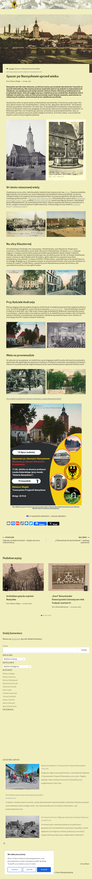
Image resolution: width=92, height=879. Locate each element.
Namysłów (38, 72)
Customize (14, 869)
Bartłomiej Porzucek (10, 683)
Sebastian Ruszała (9, 687)
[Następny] (86, 588)
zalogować (15, 639)
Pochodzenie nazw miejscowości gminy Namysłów (24, 795)
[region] (29, 862)
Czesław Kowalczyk (10, 693)
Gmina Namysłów (19, 72)
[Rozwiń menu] (87, 4)
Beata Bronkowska (10, 706)
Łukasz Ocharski (9, 700)
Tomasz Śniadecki (9, 696)
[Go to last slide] (6, 588)
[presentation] (23, 577)
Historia (30, 72)
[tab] (41, 615)
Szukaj (5, 646)
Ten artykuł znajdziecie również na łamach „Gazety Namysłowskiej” (34, 399)
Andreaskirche (56, 309)
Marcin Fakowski (9, 703)
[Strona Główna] (7, 69)
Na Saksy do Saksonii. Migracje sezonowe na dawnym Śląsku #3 (64, 817)
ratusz (67, 192)
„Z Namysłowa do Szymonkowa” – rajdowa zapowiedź (72, 540)
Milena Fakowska (9, 677)
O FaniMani (84, 864)
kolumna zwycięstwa (41, 200)
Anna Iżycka (7, 690)
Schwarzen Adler (20, 207)
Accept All (44, 869)
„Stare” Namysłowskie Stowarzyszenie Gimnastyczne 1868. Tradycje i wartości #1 (68, 599)
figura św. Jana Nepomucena (40, 198)
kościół (71, 251)
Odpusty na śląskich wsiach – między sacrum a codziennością (21, 540)
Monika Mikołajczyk (62, 607)
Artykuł (9, 72)
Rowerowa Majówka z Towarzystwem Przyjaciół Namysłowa (63, 766)
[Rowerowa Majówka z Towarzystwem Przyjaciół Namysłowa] (22, 777)
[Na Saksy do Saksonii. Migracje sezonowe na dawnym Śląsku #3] (22, 827)
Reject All (29, 869)
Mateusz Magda (15, 81)
